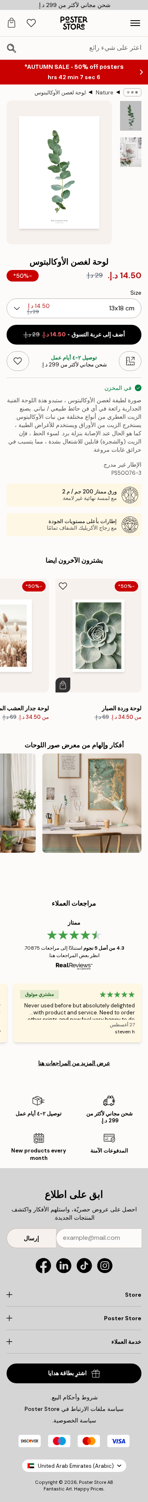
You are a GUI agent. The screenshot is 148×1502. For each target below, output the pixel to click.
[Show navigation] (135, 23)
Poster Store (92, 1482)
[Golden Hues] (91, 803)
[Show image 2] (130, 152)
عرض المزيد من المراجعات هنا (74, 1063)
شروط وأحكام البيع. (74, 1397)
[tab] (31, 23)
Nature (104, 92)
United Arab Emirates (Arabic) (76, 1465)
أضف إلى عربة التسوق (74, 334)
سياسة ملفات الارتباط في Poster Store (74, 1409)
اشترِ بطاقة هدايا (67, 1373)
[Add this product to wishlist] (18, 361)
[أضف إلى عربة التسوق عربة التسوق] (63, 685)
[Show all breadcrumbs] (132, 92)
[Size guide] (130, 361)
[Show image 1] (130, 116)
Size (135, 292)
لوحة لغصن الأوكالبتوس (60, 92)
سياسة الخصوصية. (74, 1420)
